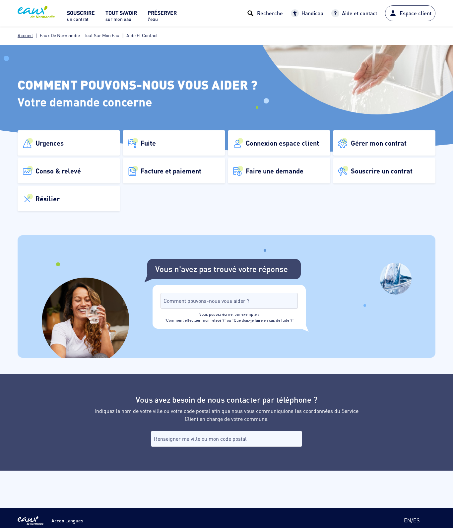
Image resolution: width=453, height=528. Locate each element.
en (407, 520)
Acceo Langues (67, 520)
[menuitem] (81, 17)
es (416, 520)
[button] (69, 143)
